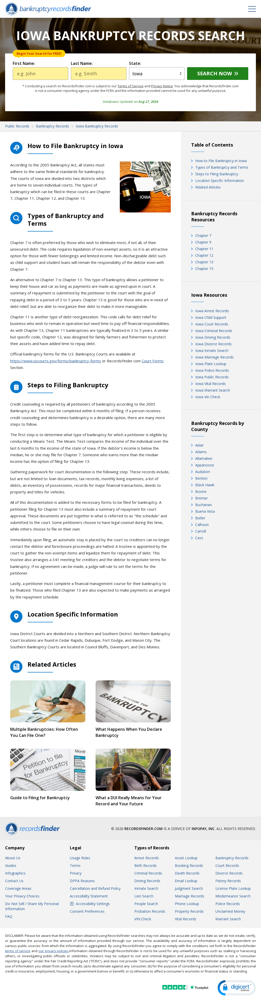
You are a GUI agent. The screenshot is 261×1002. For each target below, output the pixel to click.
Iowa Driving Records (212, 337)
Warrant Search (228, 919)
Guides (10, 865)
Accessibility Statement (89, 896)
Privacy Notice (162, 86)
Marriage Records (189, 896)
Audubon (202, 471)
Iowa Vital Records (210, 383)
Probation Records (149, 911)
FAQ (8, 916)
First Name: (24, 63)
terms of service (17, 951)
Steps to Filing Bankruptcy (216, 173)
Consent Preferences (87, 911)
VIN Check (142, 919)
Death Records (187, 873)
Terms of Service (130, 86)
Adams (201, 451)
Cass (199, 537)
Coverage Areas (18, 888)
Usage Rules (80, 857)
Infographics (15, 873)
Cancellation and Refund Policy (95, 888)
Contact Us (14, 880)
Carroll (200, 531)
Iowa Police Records (212, 370)
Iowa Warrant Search (212, 390)
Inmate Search (146, 888)
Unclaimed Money (230, 911)
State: (135, 63)
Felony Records (228, 880)
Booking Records (189, 865)
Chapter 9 (203, 242)
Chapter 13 (204, 262)
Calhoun (202, 524)
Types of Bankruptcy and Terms (221, 167)
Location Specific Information (219, 180)
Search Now (214, 73)
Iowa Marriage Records (214, 357)
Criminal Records (148, 873)
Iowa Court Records (211, 324)
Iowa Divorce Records (213, 343)
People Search (146, 903)
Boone (200, 491)
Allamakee (203, 458)
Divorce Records (229, 873)
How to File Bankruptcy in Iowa (221, 160)
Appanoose (204, 465)
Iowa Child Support (210, 317)
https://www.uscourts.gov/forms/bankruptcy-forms (55, 360)
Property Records (189, 911)
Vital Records (185, 919)
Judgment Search (189, 888)
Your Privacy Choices (22, 896)
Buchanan (203, 504)
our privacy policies (53, 951)
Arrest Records (146, 857)
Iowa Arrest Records (212, 310)
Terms (75, 865)
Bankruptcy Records (232, 857)
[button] (237, 988)
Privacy (76, 873)
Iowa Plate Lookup (210, 363)
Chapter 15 (204, 268)
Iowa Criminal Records (213, 330)
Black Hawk (204, 484)
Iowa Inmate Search (211, 350)
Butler (200, 518)
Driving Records (147, 880)
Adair (199, 445)
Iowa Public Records (212, 377)
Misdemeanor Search (233, 896)
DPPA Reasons (82, 880)
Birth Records (145, 865)
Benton (201, 478)
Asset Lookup (186, 857)
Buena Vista (205, 511)
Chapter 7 (203, 235)
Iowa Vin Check (207, 396)
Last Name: (82, 63)
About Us (12, 857)
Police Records (227, 903)
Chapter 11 (204, 248)
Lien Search (143, 896)
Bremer (201, 498)
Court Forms (153, 360)
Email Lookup (186, 880)
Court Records (227, 865)
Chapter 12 (204, 255)
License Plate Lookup (233, 888)
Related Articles (208, 187)
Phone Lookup (187, 903)
